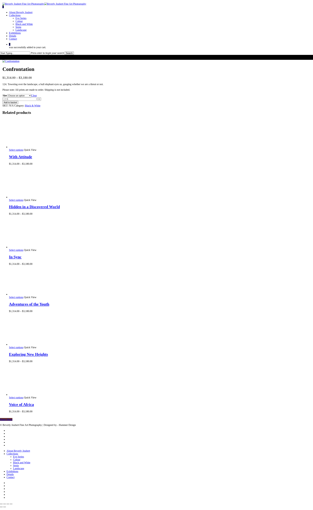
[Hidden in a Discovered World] (33, 197)
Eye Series (18, 456)
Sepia (16, 465)
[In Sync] (33, 247)
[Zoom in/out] (1, 503)
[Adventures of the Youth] (33, 294)
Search (69, 53)
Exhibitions (12, 471)
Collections (12, 453)
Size (5, 95)
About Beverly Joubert (18, 450)
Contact (11, 477)
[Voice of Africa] (33, 394)
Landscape (18, 468)
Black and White (21, 462)
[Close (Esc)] (11, 503)
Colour (16, 459)
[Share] (8, 503)
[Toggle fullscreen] (4, 503)
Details (10, 474)
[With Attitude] (33, 147)
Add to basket (10, 102)
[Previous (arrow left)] (1, 506)
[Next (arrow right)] (4, 506)
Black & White (32, 105)
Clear (34, 95)
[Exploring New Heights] (33, 344)
